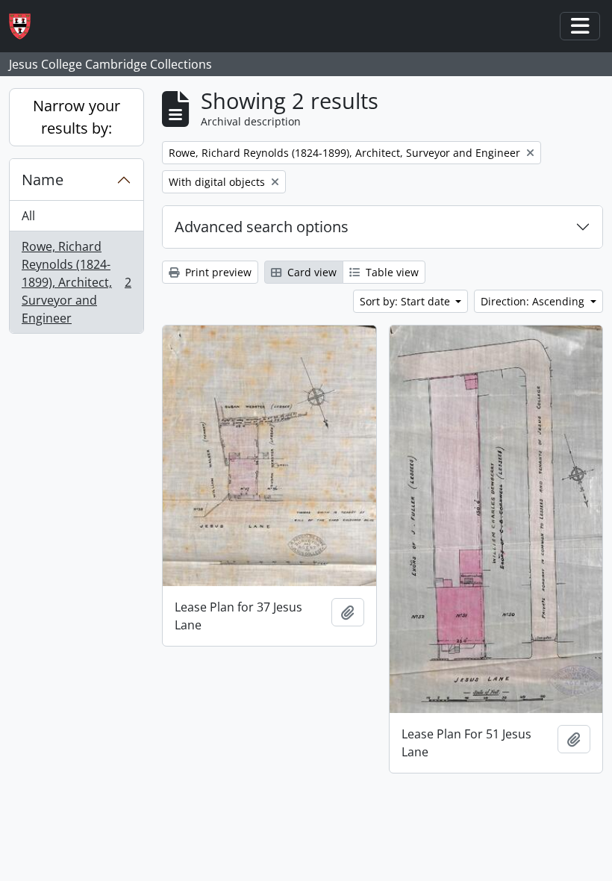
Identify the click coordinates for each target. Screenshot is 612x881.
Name (42, 179)
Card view (310, 272)
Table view (391, 272)
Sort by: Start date (406, 301)
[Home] (26, 26)
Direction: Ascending (534, 301)
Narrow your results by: (76, 117)
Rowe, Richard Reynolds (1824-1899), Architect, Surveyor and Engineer (76, 282)
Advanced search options (262, 227)
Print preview (217, 272)
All (28, 216)
